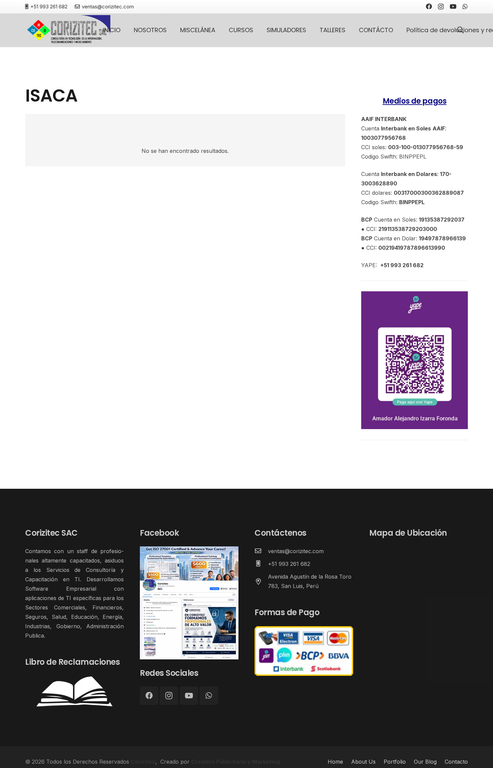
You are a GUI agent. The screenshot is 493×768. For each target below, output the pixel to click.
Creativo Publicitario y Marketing (235, 761)
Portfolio (395, 761)
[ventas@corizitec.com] (261, 551)
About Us (363, 761)
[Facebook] (429, 6)
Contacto (456, 761)
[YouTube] (453, 6)
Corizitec (143, 761)
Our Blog (425, 761)
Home (335, 761)
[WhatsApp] (465, 6)
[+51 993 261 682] (261, 564)
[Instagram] (441, 6)
